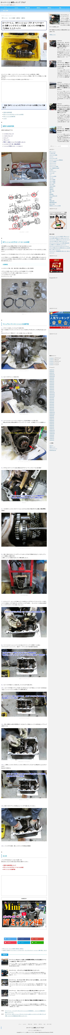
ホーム (5, 7)
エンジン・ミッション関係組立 (56, 160)
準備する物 (27, 7)
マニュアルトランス (29, 950)
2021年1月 (51, 410)
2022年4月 (51, 386)
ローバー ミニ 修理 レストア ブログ (13, 2)
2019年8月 (51, 436)
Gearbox (4, 950)
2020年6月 (51, 420)
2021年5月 (51, 404)
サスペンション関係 (53, 166)
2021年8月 (51, 399)
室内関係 (51, 194)
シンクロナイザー (20, 950)
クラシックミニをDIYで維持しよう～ (35, 1030)
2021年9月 (51, 397)
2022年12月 (52, 374)
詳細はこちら (52, 34)
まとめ (4, 118)
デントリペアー (52, 171)
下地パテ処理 (52, 186)
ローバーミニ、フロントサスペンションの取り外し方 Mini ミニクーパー (27, 990)
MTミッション (5, 948)
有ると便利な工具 (53, 195)
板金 (60, 7)
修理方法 (49, 7)
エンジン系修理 (12, 948)
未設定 (50, 197)
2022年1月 (51, 391)
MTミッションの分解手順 (9, 116)
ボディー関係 (52, 182)
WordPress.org (52, 450)
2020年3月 (51, 425)
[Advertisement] (24, 91)
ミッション (35, 950)
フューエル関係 (52, 176)
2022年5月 (51, 384)
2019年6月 (51, 440)
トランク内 (51, 173)
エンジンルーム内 (53, 158)
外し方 (45, 950)
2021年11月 (52, 394)
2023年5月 (51, 371)
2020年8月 (51, 417)
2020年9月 (51, 415)
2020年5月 (51, 422)
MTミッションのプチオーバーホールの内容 (13, 114)
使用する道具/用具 (7, 112)
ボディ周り (51, 184)
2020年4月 (51, 423)
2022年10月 (52, 376)
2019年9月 (51, 435)
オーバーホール (13, 950)
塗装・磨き (51, 191)
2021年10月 (52, 396)
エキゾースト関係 (53, 155)
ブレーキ (51, 177)
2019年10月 (52, 433)
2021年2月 (51, 409)
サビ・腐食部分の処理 (54, 168)
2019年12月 (52, 430)
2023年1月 (51, 373)
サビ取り (51, 169)
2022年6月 (51, 382)
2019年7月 (51, 438)
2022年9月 (51, 378)
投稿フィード (52, 447)
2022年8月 (51, 379)
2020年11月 (52, 413)
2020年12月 (52, 412)
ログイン (51, 445)
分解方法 (38, 7)
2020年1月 (51, 428)
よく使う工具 (52, 153)
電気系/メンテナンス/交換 (55, 205)
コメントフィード (53, 448)
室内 (50, 192)
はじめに (16, 7)
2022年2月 (51, 389)
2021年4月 (51, 405)
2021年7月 (51, 400)
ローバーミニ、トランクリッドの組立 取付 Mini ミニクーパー (24, 970)
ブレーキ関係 (52, 179)
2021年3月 (51, 407)
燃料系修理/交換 (52, 202)
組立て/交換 (5, 10)
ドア (50, 174)
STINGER (51, 1032)
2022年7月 (51, 381)
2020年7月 (51, 418)
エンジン (51, 156)
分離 (39, 950)
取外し (42, 950)
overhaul (8, 950)
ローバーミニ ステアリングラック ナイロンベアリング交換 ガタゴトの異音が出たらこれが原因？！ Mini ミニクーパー (63, 109)
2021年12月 (52, 392)
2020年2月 (51, 427)
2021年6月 (51, 402)
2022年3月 (51, 387)
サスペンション (52, 163)
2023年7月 (51, 369)
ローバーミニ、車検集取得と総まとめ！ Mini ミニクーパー (63, 130)
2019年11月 (52, 431)
